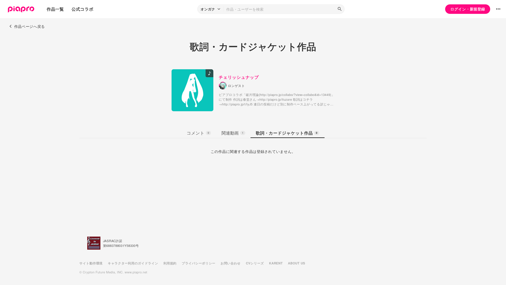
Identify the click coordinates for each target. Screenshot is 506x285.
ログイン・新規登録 (467, 9)
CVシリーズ (255, 263)
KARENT (276, 263)
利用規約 (169, 263)
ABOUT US (296, 263)
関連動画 (232, 133)
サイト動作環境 (91, 263)
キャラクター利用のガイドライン (133, 263)
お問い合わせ (231, 263)
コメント (198, 133)
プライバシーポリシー (198, 263)
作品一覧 (55, 9)
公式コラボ (83, 9)
